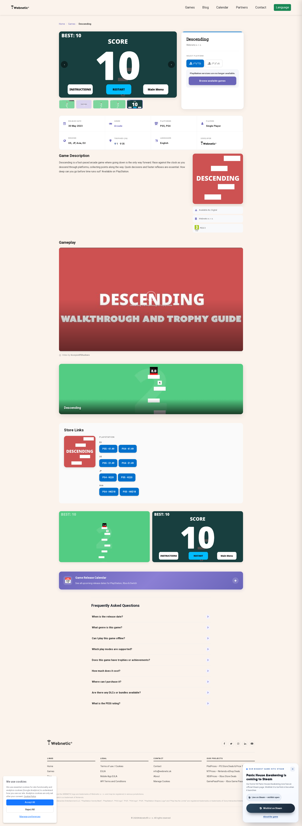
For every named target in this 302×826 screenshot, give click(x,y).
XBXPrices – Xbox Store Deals (221, 776)
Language (282, 7)
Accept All (30, 802)
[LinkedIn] (245, 743)
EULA (103, 771)
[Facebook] (224, 743)
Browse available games (212, 81)
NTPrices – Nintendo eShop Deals (223, 771)
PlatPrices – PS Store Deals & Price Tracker (228, 766)
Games (190, 7)
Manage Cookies (162, 781)
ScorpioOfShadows (80, 355)
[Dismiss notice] (292, 769)
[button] (151, 299)
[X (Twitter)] (231, 743)
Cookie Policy (30, 796)
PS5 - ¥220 (126, 477)
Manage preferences (30, 816)
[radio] (195, 63)
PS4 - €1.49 (128, 449)
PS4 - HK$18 (108, 491)
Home (62, 24)
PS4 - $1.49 (128, 463)
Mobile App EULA (108, 776)
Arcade (118, 126)
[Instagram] (238, 743)
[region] (151, 303)
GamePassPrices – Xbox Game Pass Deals (228, 781)
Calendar (222, 7)
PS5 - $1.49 (108, 463)
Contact (260, 7)
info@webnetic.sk (162, 771)
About (157, 776)
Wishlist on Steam (272, 808)
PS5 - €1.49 (108, 449)
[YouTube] (252, 743)
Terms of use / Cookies (111, 766)
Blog (205, 7)
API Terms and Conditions (113, 781)
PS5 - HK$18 (129, 491)
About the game (270, 816)
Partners (242, 7)
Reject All (30, 809)
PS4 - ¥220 (108, 477)
